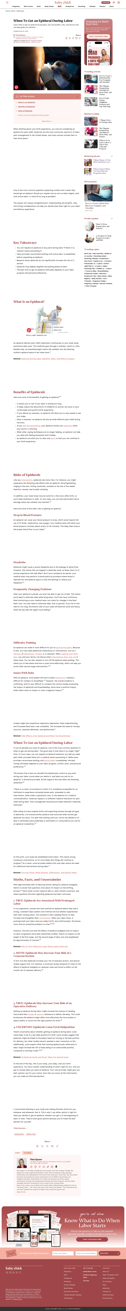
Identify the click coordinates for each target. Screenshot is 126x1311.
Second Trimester (106, 283)
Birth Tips (88, 210)
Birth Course (28, 6)
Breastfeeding (103, 271)
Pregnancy (16, 6)
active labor (49, 760)
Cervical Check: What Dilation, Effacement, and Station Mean (49, 873)
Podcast (102, 6)
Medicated (20, 11)
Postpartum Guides (91, 273)
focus (53, 438)
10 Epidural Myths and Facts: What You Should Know (45, 1057)
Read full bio (21, 1192)
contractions (44, 918)
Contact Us (107, 1291)
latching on (60, 678)
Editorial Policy (108, 1295)
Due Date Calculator (71, 1291)
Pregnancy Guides (99, 281)
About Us (106, 1271)
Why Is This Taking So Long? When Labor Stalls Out (44, 946)
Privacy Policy (108, 1298)
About (111, 6)
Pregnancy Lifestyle (91, 283)
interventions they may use (63, 657)
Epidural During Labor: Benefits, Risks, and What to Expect (48, 359)
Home (8, 11)
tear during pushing (31, 426)
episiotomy (29, 654)
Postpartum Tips (90, 276)
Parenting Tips (89, 268)
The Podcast (68, 1298)
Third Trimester (91, 286)
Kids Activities (98, 253)
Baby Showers (97, 278)
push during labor (64, 648)
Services (86, 1281)
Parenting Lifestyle (91, 258)
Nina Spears (21, 35)
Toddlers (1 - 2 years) (104, 268)
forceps (38, 654)
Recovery (102, 273)
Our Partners (107, 1281)
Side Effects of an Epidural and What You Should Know (45, 736)
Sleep (105, 266)
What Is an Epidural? (26, 102)
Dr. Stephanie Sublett (35, 40)
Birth (59, 6)
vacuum (16, 654)
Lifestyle (92, 6)
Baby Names (49, 6)
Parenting (81, 6)
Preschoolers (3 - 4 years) (93, 263)
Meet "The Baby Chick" (111, 1275)
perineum (68, 426)
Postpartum (70, 6)
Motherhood (104, 258)
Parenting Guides (100, 256)
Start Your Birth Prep (98, 36)
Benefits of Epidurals (26, 107)
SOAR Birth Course (89, 1271)
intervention (26, 480)
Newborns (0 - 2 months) (102, 261)
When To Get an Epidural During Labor (33, 115)
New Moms (88, 261)
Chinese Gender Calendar (73, 1295)
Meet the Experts (109, 1278)
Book (39, 6)
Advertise (106, 1288)
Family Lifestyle (69, 1285)
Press (104, 1285)
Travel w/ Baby (91, 271)
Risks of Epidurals (25, 111)
